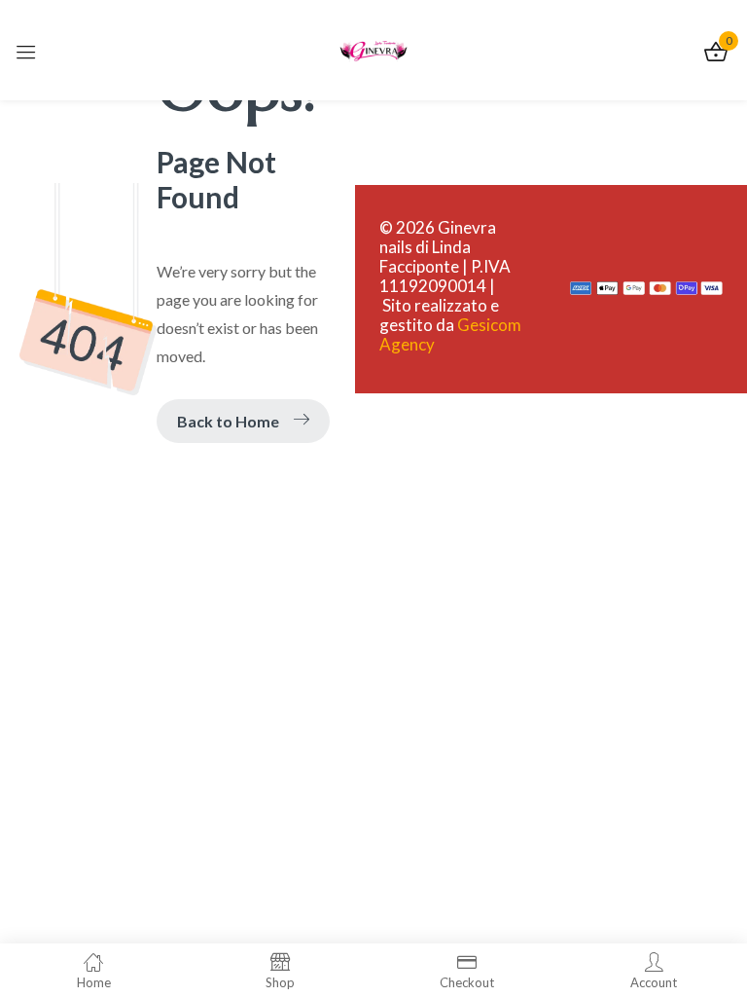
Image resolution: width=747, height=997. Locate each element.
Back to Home (228, 421)
